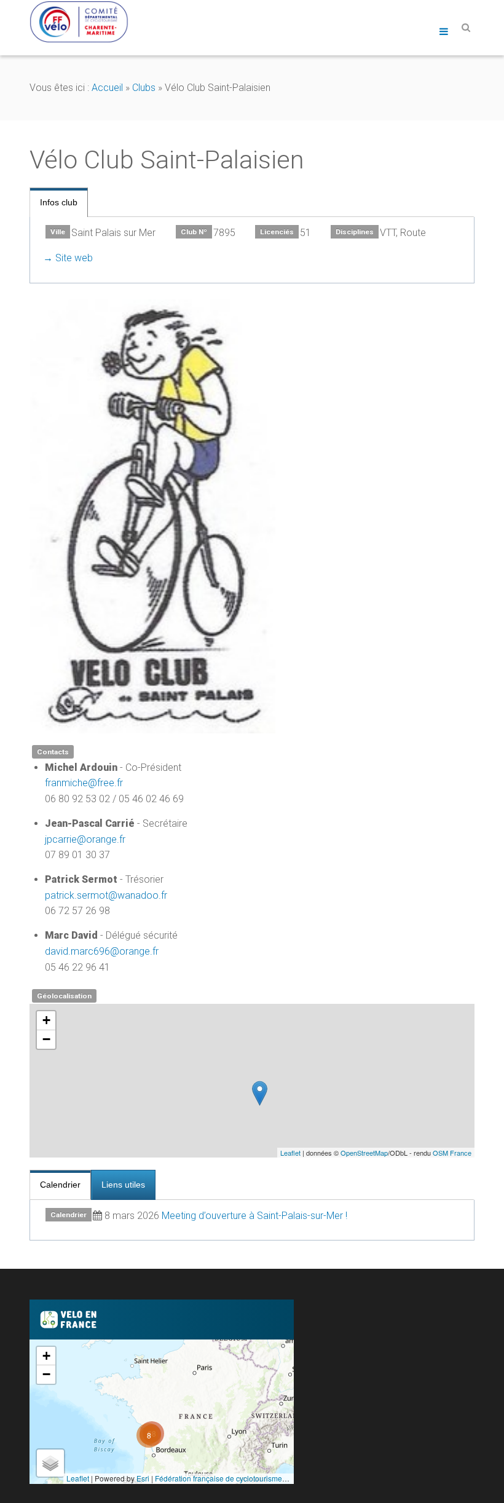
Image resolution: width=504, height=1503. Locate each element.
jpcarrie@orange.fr (85, 839)
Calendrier (60, 1184)
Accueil (107, 87)
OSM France (452, 1153)
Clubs (144, 87)
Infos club (58, 202)
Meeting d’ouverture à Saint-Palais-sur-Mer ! (254, 1215)
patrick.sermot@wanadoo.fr (106, 895)
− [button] (46, 1039)
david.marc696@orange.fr (102, 951)
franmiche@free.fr (84, 783)
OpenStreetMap (364, 1153)
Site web (74, 258)
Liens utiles (123, 1184)
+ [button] (46, 1020)
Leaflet (290, 1153)
